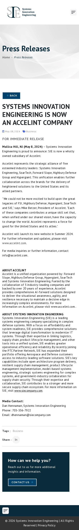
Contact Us (21, 482)
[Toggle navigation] (73, 12)
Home (6, 57)
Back (13, 95)
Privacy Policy (46, 525)
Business (18, 431)
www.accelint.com (14, 243)
